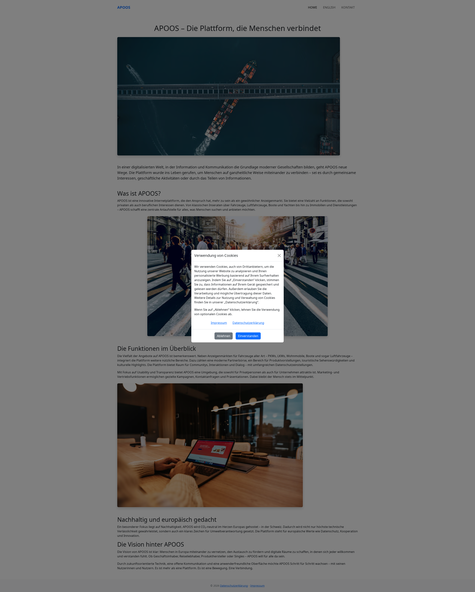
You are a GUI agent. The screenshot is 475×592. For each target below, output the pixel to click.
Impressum (219, 323)
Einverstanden (248, 336)
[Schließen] (279, 255)
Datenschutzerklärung (248, 323)
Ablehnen (223, 336)
